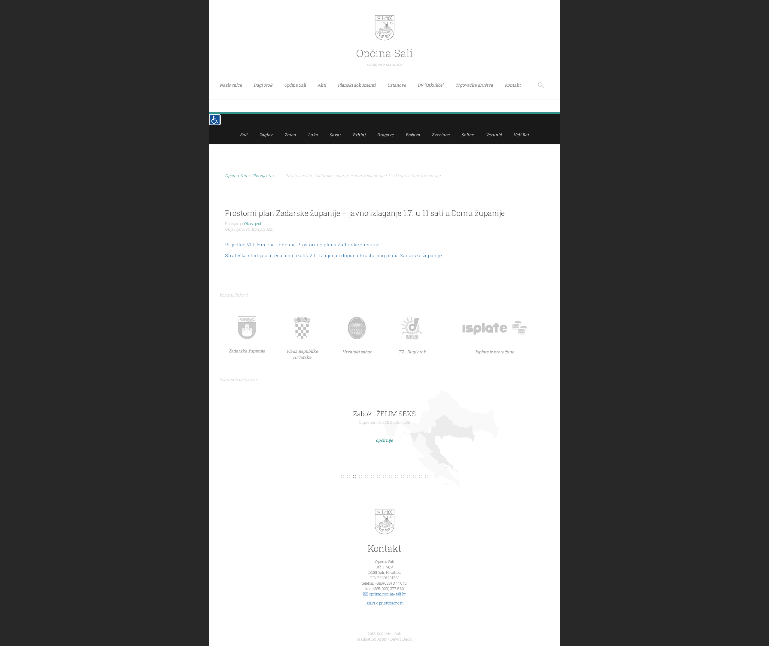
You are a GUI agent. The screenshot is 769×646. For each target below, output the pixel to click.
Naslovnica (231, 85)
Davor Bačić (401, 639)
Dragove (385, 134)
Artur (382, 639)
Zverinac (441, 134)
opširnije (384, 440)
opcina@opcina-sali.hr (387, 594)
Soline (467, 134)
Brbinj (359, 134)
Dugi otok (263, 85)
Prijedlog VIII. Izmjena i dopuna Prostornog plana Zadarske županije (302, 244)
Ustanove (396, 85)
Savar (335, 134)
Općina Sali (295, 85)
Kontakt (513, 85)
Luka (313, 134)
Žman (290, 134)
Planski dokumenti (356, 85)
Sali (244, 134)
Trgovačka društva (474, 85)
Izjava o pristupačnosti (385, 603)
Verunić (494, 134)
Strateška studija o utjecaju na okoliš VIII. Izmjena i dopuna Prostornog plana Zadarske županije (333, 255)
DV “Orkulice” (431, 85)
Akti (322, 85)
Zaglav (266, 134)
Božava (413, 134)
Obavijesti (253, 223)
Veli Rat (521, 134)
